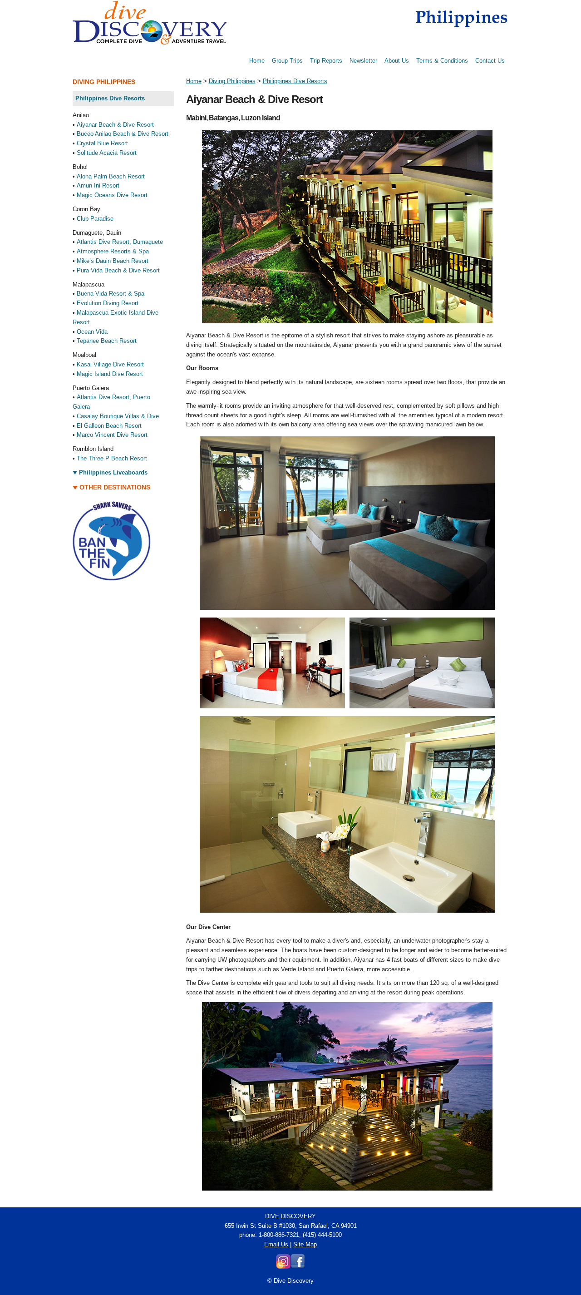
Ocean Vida (92, 331)
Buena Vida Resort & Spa (110, 293)
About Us (396, 60)
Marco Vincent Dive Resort (112, 434)
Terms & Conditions (442, 60)
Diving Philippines (232, 81)
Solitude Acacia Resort (107, 152)
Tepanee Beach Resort (107, 340)
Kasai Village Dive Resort (110, 364)
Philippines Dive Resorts (295, 81)
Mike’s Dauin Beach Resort (112, 260)
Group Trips (287, 60)
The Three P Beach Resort (112, 458)
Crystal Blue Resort (102, 143)
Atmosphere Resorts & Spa (113, 251)
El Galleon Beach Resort (109, 425)
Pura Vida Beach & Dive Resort (118, 270)
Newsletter (363, 60)
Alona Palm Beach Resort (111, 176)
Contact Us (490, 60)
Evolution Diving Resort (107, 303)
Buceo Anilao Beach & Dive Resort (122, 133)
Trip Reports (326, 60)
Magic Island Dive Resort (110, 374)
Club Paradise (95, 218)
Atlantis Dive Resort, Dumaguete (120, 241)
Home (257, 60)
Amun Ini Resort (98, 185)
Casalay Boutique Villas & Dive (118, 416)
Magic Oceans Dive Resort (112, 195)
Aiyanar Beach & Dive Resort (115, 124)
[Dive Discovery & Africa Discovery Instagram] (283, 1266)
